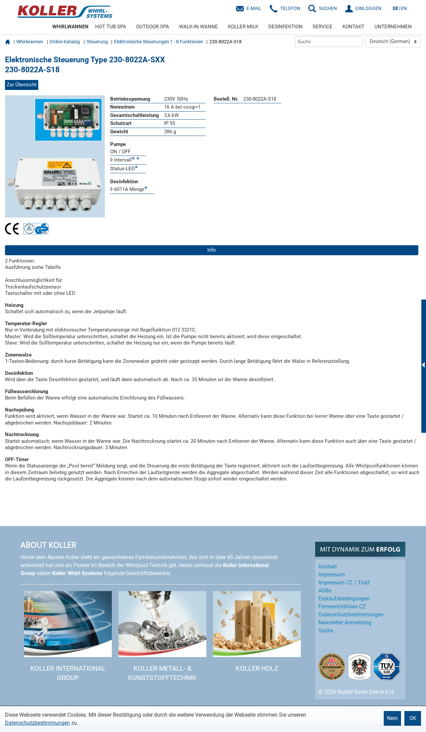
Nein (392, 718)
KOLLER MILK (243, 27)
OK (412, 718)
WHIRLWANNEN (70, 27)
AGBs (325, 590)
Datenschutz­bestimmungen (351, 614)
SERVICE (322, 27)
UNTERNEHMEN (393, 27)
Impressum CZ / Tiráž (344, 582)
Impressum (332, 574)
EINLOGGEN (368, 8)
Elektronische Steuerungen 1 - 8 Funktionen (158, 41)
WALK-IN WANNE (198, 27)
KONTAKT (353, 27)
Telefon (290, 8)
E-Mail (254, 8)
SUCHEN (328, 8)
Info (211, 250)
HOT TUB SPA (110, 27)
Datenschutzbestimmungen (37, 723)
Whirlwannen (29, 41)
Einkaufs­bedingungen (344, 598)
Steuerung (97, 41)
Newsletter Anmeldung (345, 622)
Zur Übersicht (22, 85)
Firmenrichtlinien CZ (342, 606)
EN (404, 8)
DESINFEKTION (285, 27)
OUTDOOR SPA (152, 27)
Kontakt (328, 566)
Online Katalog (65, 41)
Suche (326, 630)
